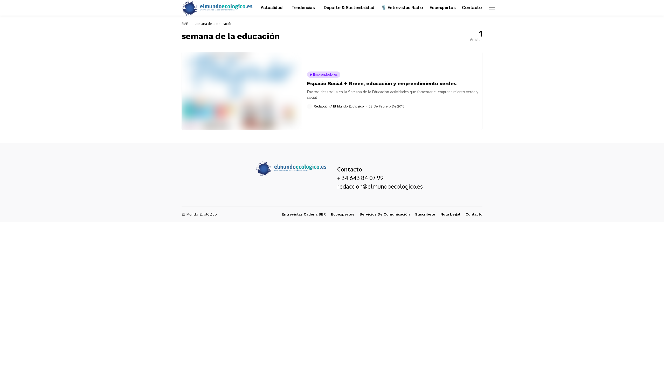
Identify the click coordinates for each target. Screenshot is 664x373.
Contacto (474, 214)
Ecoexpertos (342, 214)
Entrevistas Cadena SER (304, 214)
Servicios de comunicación (384, 214)
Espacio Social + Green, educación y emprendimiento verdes (381, 83)
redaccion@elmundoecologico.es (380, 186)
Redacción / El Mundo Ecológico (339, 106)
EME (185, 23)
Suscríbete (425, 214)
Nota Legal (450, 214)
